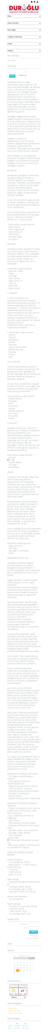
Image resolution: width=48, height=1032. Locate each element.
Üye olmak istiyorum (33, 938)
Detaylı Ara (23, 75)
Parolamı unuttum (34, 935)
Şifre (25, 928)
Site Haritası (12, 60)
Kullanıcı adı (23, 924)
